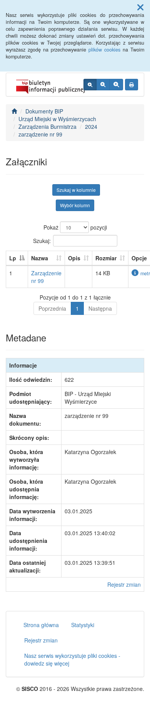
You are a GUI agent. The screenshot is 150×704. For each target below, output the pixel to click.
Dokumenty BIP (44, 111)
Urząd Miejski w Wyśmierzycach (57, 119)
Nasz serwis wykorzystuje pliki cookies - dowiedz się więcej (72, 659)
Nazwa (39, 258)
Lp (12, 258)
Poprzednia (52, 308)
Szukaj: (42, 240)
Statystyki (82, 625)
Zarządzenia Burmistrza (47, 126)
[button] (140, 7)
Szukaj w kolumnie (76, 189)
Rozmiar (106, 258)
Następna (100, 308)
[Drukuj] (131, 84)
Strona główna (41, 625)
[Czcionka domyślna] (90, 84)
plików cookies (104, 49)
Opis (74, 258)
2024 (91, 126)
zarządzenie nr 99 (40, 134)
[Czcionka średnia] (103, 84)
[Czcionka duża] (116, 84)
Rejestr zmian (124, 584)
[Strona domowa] (14, 111)
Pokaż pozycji (75, 227)
